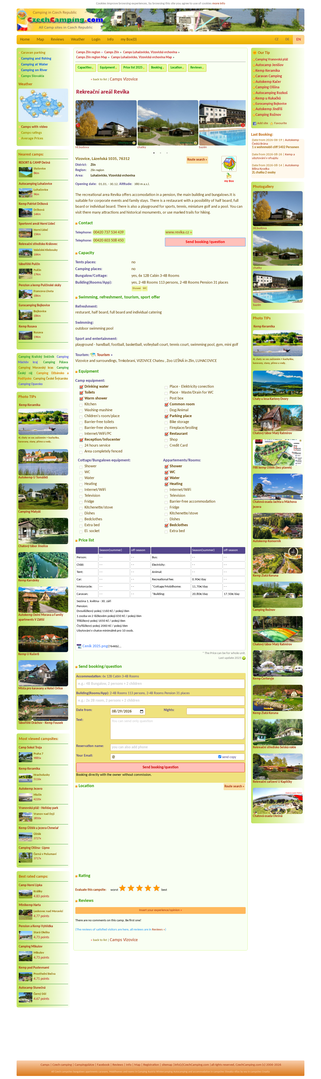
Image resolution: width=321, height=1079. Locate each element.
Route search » (197, 159)
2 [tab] (160, 153)
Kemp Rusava (28, 326)
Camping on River (34, 70)
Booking (156, 67)
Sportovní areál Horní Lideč (37, 224)
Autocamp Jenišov (269, 65)
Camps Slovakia (32, 76)
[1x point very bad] (123, 888)
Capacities (84, 67)
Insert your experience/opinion (160, 910)
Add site (262, 123)
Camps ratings (31, 133)
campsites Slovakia (223, 1071)
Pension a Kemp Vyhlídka (36, 926)
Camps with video (34, 127)
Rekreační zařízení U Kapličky (272, 782)
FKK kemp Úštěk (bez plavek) (272, 467)
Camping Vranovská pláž (271, 59)
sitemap (167, 1065)
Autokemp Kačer (268, 82)
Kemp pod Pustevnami (34, 967)
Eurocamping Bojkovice (34, 305)
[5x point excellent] (157, 888)
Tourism (103, 355)
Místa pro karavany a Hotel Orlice (40, 688)
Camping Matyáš (29, 512)
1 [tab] (154, 153)
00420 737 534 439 (108, 232)
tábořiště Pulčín (29, 264)
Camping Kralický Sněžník (36, 357)
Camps (45, 1065)
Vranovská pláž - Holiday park (38, 808)
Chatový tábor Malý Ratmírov (272, 433)
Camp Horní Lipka (30, 885)
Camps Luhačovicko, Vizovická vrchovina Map (141, 57)
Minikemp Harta (30, 905)
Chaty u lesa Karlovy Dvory (270, 399)
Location (176, 67)
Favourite (280, 123)
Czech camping (62, 1065)
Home (25, 40)
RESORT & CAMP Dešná (34, 162)
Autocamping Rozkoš (271, 93)
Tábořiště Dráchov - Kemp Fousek (40, 723)
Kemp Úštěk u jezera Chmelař (39, 828)
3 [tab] (167, 153)
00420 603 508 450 (108, 240)
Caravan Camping (268, 76)
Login (96, 40)
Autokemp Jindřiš (268, 109)
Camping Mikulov (30, 946)
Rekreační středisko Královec (38, 244)
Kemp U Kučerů (28, 654)
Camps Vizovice (124, 79)
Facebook (103, 1065)
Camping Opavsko (31, 384)
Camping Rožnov (268, 115)
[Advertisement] (43, 1034)
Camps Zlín (111, 52)
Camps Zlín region (88, 52)
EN (298, 40)
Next (243, 125)
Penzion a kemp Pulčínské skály (40, 285)
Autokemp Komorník (267, 541)
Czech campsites (63, 1071)
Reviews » (158, 929)
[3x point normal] (140, 888)
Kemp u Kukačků (268, 98)
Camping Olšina (267, 87)
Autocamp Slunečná (32, 988)
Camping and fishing (36, 58)
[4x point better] (148, 888)
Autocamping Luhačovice (35, 184)
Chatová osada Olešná (267, 816)
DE (287, 39)
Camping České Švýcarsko (50, 378)
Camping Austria (146, 1071)
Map (40, 40)
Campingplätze (84, 1065)
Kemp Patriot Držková (33, 204)
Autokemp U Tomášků (33, 477)
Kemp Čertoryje (263, 678)
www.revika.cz (177, 232)
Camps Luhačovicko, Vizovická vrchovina (150, 52)
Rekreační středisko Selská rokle (274, 747)
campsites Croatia (260, 1071)
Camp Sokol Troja (30, 747)
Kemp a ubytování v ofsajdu (273, 141)
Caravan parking (33, 53)
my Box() (129, 40)
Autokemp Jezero (30, 789)
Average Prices (32, 138)
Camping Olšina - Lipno (34, 848)
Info (110, 40)
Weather (78, 40)
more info (218, 3)
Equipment (107, 67)
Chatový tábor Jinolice (33, 546)
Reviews (57, 40)
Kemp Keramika (29, 405)
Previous (78, 125)
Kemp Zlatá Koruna (265, 575)
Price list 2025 (133, 67)
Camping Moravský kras (36, 368)
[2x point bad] (131, 888)
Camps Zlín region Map (91, 57)
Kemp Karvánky (28, 580)
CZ (276, 39)
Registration (151, 1065)
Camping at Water (34, 64)
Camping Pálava (55, 362)
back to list (100, 79)
